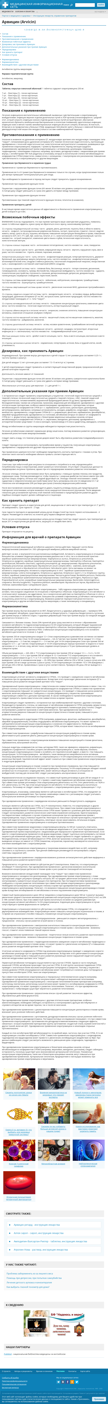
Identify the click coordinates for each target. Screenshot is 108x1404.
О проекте (6, 1371)
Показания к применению (14, 36)
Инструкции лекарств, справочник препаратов (54, 15)
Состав (5, 34)
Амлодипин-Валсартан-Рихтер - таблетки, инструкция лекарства (50, 1241)
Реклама (61, 1371)
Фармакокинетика (10, 62)
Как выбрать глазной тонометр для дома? (28, 1287)
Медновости (7, 11)
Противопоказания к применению (17, 39)
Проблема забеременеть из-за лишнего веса (30, 1273)
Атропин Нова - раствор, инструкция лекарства (41, 1249)
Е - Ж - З (39, 29)
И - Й (45, 29)
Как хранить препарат (12, 52)
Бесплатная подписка (10, 1387)
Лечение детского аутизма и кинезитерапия (29, 1282)
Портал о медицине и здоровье (16, 15)
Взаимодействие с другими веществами (20, 64)
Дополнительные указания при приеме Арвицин (24, 47)
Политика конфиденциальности (14, 1381)
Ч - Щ (74, 29)
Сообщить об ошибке (10, 1378)
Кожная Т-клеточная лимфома (18, 1164)
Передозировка (9, 49)
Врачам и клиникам (44, 1371)
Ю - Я (81, 29)
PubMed (8, 1354)
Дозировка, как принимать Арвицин (18, 44)
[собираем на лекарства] (54, 1326)
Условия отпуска (9, 55)
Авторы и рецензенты (23, 1371)
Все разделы (99, 12)
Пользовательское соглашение (14, 1384)
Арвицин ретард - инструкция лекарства (37, 1224)
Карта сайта (85, 1371)
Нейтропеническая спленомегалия (88, 1164)
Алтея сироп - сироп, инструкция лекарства (38, 1233)
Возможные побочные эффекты (16, 41)
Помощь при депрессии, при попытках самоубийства (34, 1278)
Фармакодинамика (10, 59)
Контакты (72, 1371)
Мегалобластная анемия (53, 1163)
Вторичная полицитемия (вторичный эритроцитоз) (18, 1198)
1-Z (25, 29)
